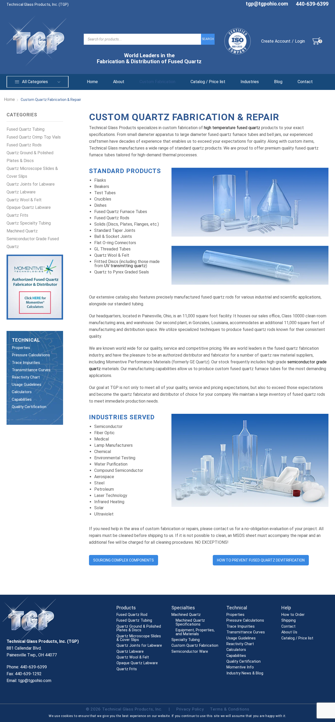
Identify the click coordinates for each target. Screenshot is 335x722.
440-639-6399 (312, 4)
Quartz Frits (17, 215)
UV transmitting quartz (125, 265)
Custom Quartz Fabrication (194, 645)
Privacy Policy (190, 709)
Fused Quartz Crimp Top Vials (34, 137)
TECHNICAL (26, 340)
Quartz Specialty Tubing (29, 223)
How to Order (293, 615)
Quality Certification (29, 406)
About (118, 81)
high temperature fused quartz (232, 127)
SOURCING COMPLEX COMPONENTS (123, 560)
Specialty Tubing (185, 640)
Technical (236, 607)
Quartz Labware (21, 192)
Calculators (22, 391)
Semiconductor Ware (189, 652)
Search (208, 39)
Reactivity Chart (26, 377)
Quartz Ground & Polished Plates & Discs (30, 156)
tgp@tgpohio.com (267, 4)
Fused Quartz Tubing (25, 129)
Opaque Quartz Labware (29, 207)
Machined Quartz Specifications (190, 622)
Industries (250, 81)
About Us (289, 632)
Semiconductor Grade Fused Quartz (33, 242)
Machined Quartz (22, 230)
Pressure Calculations (31, 355)
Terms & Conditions (229, 709)
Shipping (288, 620)
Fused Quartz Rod (131, 615)
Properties (21, 347)
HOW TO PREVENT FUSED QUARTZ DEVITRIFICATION (261, 560)
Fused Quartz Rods (24, 144)
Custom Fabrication (157, 81)
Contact (305, 81)
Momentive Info (240, 667)
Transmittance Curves (31, 370)
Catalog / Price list (208, 81)
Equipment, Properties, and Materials (195, 632)
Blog (278, 81)
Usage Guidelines (26, 384)
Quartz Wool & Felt (24, 199)
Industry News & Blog (244, 673)
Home (92, 81)
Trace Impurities (26, 362)
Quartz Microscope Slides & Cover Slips (32, 172)
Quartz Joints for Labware (31, 184)
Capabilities (22, 399)
